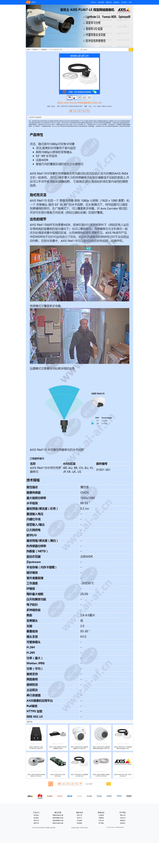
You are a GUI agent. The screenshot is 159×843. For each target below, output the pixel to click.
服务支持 (108, 2)
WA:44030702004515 (119, 827)
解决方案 (101, 2)
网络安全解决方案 (58, 823)
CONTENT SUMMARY (34, 117)
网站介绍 (122, 815)
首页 (28, 49)
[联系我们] (71, 111)
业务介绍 (122, 818)
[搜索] (131, 49)
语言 (130, 2)
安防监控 (44, 49)
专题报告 (101, 818)
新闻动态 (116, 2)
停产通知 (101, 823)
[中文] (79, 111)
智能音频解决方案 (58, 818)
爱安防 (34, 2)
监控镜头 (36, 818)
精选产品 (36, 820)
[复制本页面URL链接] (84, 111)
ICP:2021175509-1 (110, 827)
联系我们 (122, 823)
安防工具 (79, 815)
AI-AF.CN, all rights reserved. (47, 827)
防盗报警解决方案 (58, 820)
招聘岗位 (122, 820)
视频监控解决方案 (58, 815)
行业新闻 (101, 815)
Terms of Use (84, 827)
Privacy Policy (75, 827)
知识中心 (79, 818)
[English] (75, 111)
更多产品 (29, 722)
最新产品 (36, 823)
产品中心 (93, 2)
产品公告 (101, 820)
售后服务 (79, 823)
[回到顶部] (81, 784)
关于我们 (124, 2)
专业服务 (79, 820)
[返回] (88, 111)
